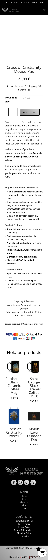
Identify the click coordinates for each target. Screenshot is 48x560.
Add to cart (30, 112)
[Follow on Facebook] (14, 482)
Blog (24, 505)
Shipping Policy (24, 533)
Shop (24, 499)
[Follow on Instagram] (20, 482)
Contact (24, 508)
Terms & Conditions (24, 521)
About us (24, 502)
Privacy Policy (24, 524)
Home (24, 496)
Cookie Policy (24, 527)
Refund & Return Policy (24, 530)
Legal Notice (24, 536)
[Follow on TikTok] (26, 482)
